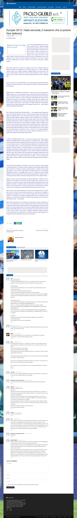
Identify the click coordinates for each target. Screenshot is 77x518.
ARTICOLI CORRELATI (11, 247)
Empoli (24, 7)
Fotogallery (58, 7)
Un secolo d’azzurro (42, 7)
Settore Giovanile (32, 7)
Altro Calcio (12, 27)
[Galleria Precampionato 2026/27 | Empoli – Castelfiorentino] (54, 115)
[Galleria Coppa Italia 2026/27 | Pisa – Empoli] (54, 98)
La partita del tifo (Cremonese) (26, 259)
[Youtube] (70, 1)
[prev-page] (7, 263)
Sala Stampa (51, 7)
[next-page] (9, 263)
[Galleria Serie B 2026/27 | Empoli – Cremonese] (61, 83)
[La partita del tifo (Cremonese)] (27, 254)
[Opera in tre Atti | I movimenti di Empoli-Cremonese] (12, 254)
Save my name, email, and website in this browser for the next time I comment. (23, 484)
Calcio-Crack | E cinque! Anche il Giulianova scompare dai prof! (14, 231)
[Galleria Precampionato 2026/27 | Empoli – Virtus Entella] (54, 109)
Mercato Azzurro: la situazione (42, 230)
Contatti (65, 7)
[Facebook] (68, 1)
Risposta (12, 330)
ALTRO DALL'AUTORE (21, 247)
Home (20, 7)
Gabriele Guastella (10, 35)
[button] (69, 3)
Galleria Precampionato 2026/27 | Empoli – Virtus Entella (63, 109)
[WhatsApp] (18, 223)
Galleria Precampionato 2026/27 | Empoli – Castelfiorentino (63, 114)
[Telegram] (20, 223)
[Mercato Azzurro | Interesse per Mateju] (41, 254)
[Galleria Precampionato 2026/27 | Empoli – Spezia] (54, 103)
